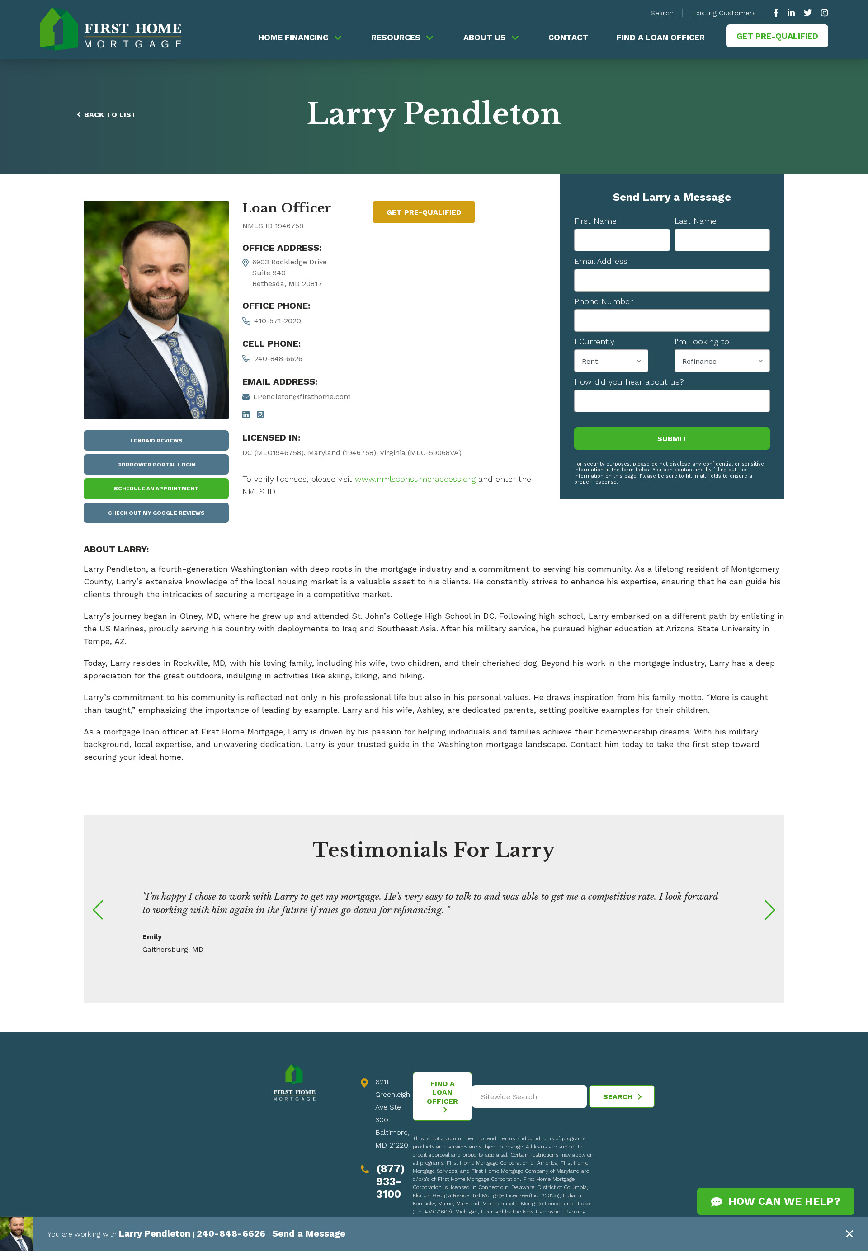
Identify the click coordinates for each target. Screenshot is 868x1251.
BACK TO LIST (110, 114)
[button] (100, 910)
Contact (568, 37)
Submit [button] (672, 438)
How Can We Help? (781, 1201)
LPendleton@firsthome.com (302, 396)
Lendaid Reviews (156, 440)
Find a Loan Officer (661, 37)
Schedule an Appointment (156, 488)
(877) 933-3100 (390, 1181)
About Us (484, 37)
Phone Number (603, 301)
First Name (595, 221)
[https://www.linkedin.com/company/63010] (791, 13)
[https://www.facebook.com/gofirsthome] (778, 13)
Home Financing (293, 37)
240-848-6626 (278, 358)
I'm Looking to (702, 341)
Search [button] (662, 13)
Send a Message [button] (276, 1234)
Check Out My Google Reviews (156, 513)
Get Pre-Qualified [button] (777, 36)
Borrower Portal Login (156, 464)
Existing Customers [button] (724, 13)
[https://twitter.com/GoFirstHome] (807, 13)
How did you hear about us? (629, 381)
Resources (395, 37)
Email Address (600, 261)
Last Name (696, 221)
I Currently (594, 341)
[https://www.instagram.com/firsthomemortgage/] (822, 13)
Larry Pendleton (149, 1234)
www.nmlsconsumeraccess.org (415, 479)
